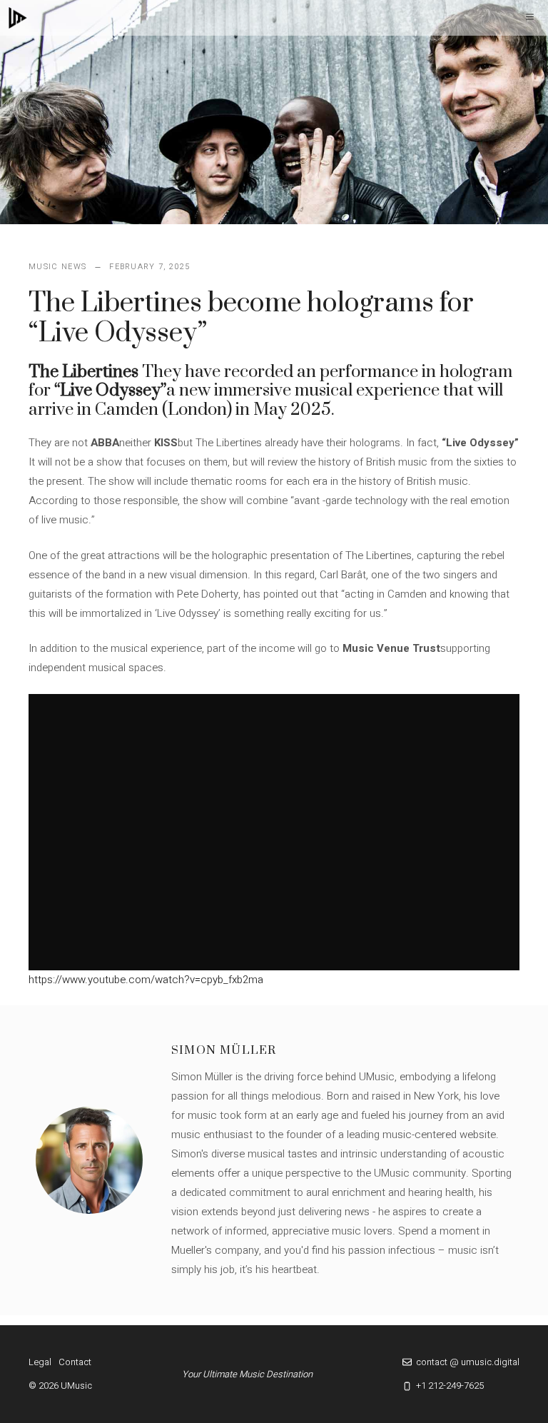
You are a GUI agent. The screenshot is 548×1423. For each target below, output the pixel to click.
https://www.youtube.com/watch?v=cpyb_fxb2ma (146, 979)
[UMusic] (18, 18)
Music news (57, 267)
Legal (40, 1362)
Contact (75, 1362)
